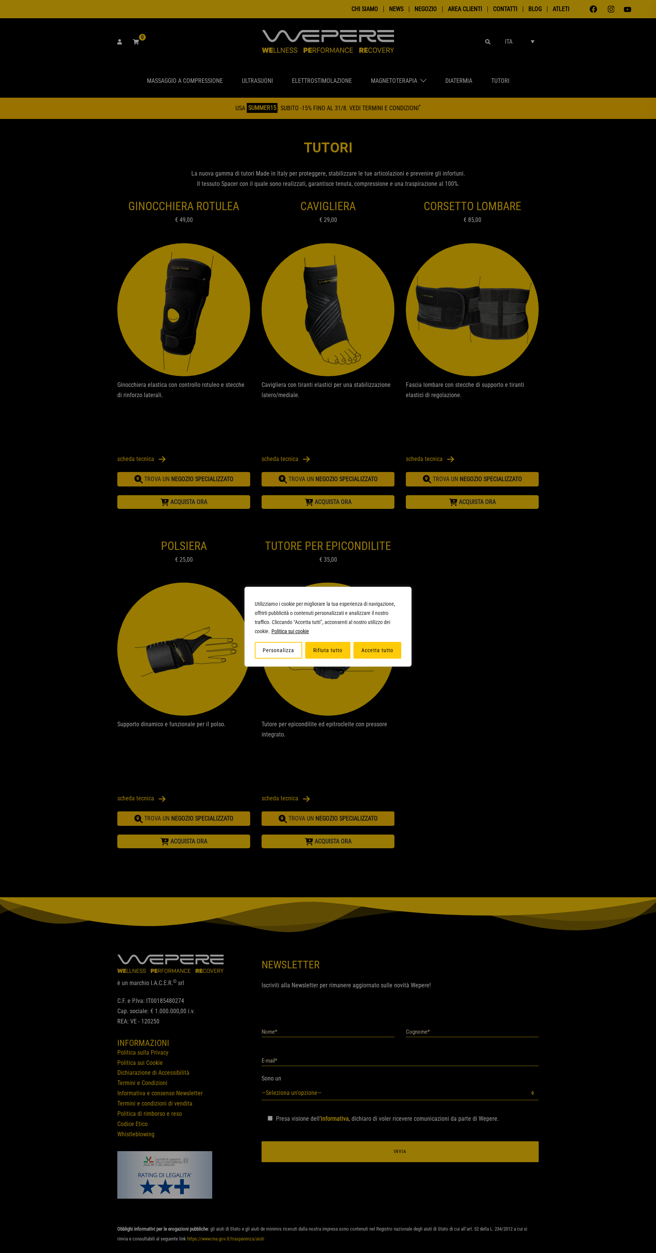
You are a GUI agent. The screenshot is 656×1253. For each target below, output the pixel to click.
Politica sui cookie (290, 631)
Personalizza (278, 650)
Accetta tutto (377, 650)
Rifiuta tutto (327, 650)
